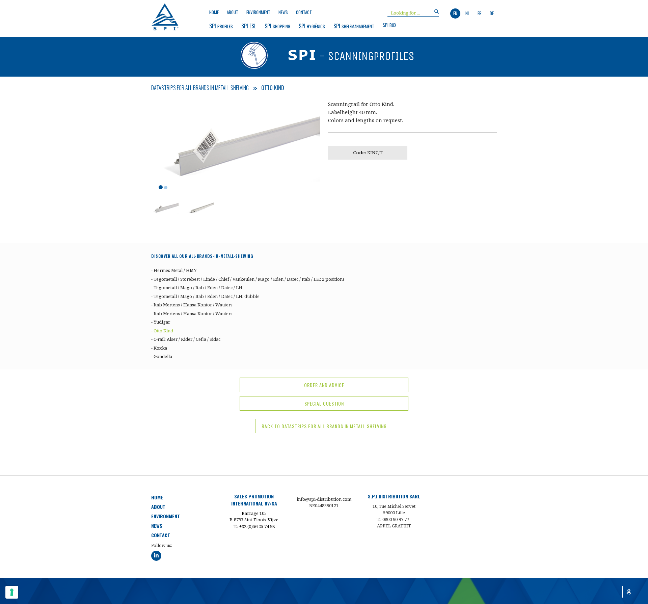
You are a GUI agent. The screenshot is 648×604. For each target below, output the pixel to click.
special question (324, 403)
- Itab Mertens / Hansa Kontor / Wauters (192, 305)
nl (467, 13)
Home (214, 12)
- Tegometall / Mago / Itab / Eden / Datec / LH (196, 287)
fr (480, 13)
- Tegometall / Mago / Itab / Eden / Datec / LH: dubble (205, 296)
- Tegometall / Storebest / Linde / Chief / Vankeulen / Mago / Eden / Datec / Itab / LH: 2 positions (248, 279)
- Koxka (159, 348)
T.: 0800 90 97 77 (393, 519)
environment (258, 12)
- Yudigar (160, 322)
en (455, 13)
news (283, 12)
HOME (157, 497)
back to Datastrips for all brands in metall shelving (324, 426)
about (232, 12)
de (492, 13)
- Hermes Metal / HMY (173, 270)
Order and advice (324, 384)
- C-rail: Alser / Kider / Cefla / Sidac (185, 339)
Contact (304, 12)
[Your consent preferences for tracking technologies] (11, 592)
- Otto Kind (162, 331)
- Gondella (161, 356)
